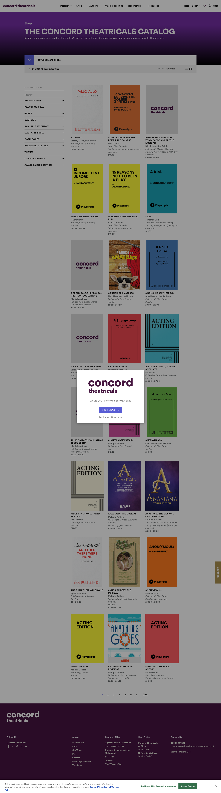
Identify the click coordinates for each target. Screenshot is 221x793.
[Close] (216, 786)
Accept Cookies (188, 786)
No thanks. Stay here (110, 417)
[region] (110, 786)
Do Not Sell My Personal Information (158, 786)
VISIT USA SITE (110, 409)
